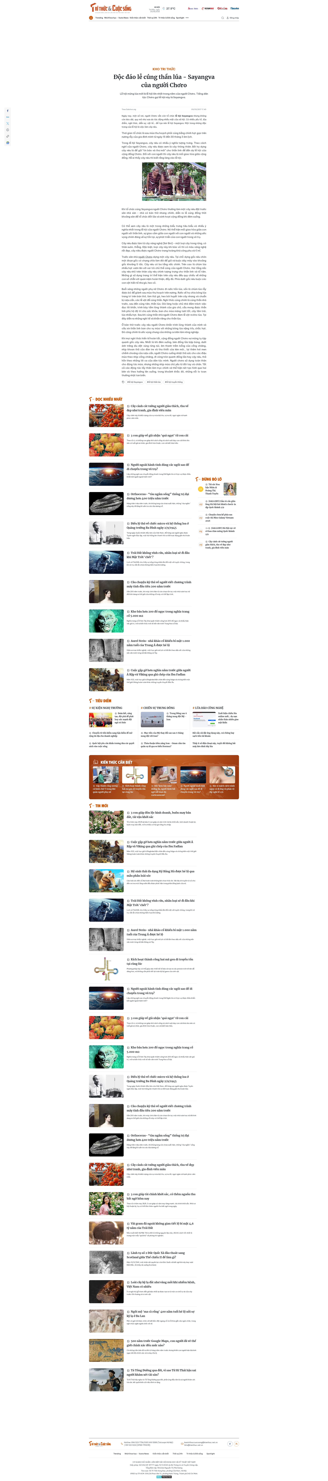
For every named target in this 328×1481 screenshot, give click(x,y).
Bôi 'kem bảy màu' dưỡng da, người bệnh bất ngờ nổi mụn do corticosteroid (163, 790)
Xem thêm (187, 18)
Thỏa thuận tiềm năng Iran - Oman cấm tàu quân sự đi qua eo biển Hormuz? (163, 745)
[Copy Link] (7, 136)
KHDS (193, 8)
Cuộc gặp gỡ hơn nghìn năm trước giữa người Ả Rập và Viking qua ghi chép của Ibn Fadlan (159, 672)
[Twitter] (7, 123)
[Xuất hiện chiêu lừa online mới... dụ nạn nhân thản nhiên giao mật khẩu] (204, 719)
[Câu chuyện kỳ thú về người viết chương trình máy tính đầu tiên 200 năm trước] (106, 591)
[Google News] (7, 143)
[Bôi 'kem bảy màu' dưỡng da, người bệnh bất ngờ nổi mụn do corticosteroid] (164, 774)
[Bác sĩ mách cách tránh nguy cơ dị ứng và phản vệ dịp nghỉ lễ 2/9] (222, 774)
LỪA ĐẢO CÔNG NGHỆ (208, 708)
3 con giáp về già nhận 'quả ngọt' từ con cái (159, 435)
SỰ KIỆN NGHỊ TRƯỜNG (106, 708)
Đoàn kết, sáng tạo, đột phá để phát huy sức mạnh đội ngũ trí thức (124, 718)
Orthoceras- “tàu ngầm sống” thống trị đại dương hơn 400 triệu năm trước (158, 496)
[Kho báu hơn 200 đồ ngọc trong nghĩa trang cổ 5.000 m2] (106, 621)
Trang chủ (91, 18)
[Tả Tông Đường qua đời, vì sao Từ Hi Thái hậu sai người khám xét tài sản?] (106, 1379)
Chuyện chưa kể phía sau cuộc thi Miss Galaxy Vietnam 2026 (219, 517)
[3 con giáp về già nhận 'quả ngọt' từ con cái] (106, 444)
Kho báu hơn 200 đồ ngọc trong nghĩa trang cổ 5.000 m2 (158, 614)
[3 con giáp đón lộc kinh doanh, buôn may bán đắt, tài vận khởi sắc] (106, 822)
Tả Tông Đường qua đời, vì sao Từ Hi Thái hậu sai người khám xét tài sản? (161, 1372)
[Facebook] (7, 111)
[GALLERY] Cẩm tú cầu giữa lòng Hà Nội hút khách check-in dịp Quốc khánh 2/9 (220, 504)
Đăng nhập (234, 18)
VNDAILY (207, 8)
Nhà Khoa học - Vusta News (116, 18)
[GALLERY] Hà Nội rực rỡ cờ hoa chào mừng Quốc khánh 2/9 (220, 531)
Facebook (230, 1443)
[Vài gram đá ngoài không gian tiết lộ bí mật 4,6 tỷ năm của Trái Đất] (106, 1233)
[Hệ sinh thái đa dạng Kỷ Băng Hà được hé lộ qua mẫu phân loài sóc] (106, 880)
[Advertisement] (164, 40)
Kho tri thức (164, 69)
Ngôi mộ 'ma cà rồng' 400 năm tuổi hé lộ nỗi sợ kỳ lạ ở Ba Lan (160, 1314)
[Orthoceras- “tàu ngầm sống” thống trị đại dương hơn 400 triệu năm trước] (106, 503)
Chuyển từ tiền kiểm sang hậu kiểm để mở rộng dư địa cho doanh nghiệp (110, 734)
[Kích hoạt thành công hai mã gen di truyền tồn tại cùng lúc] (135, 774)
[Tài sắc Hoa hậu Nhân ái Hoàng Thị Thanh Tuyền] (230, 489)
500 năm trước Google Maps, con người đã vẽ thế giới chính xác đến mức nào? (161, 1343)
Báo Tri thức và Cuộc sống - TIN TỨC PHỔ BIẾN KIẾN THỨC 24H (111, 8)
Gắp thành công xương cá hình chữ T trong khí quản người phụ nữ (105, 789)
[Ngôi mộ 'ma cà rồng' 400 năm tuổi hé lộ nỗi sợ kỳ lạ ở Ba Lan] (106, 1321)
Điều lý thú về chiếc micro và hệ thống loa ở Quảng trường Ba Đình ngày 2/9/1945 (158, 526)
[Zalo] (7, 117)
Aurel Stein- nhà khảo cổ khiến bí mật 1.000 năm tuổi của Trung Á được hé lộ (158, 643)
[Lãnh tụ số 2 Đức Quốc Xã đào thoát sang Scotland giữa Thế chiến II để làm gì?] (106, 1262)
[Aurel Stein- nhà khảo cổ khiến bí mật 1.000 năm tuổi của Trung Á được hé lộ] (106, 650)
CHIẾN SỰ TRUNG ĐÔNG (159, 708)
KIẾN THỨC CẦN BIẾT (116, 762)
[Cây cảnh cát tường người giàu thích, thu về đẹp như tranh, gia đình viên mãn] (106, 415)
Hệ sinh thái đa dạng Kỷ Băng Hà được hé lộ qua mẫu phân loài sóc (160, 873)
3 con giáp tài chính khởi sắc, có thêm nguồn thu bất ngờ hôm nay (161, 1196)
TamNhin (235, 8)
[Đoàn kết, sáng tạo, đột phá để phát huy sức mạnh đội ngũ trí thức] (100, 719)
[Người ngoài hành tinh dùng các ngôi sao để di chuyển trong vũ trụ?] (106, 474)
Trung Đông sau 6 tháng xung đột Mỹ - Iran (176, 716)
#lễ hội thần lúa (154, 382)
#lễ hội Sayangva (135, 382)
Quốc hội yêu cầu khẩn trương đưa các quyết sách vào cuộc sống (111, 745)
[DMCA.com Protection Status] (164, 1476)
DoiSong (222, 8)
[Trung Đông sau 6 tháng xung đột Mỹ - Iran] (152, 719)
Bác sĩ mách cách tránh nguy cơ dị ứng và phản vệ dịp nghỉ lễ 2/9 (222, 789)
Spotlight (180, 18)
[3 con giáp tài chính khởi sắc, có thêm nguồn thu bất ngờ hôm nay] (106, 1203)
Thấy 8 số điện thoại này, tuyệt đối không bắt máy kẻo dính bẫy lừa (214, 745)
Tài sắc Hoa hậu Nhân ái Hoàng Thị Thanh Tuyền (212, 489)
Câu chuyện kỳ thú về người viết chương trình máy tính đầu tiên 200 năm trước (159, 584)
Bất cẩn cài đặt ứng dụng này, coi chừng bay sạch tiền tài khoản (213, 734)
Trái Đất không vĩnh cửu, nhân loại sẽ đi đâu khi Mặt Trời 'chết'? (158, 555)
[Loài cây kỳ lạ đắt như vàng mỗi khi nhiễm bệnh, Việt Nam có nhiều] (106, 1291)
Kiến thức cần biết (138, 18)
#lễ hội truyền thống (174, 382)
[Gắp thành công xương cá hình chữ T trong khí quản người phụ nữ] (106, 774)
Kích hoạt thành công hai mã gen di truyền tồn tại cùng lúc (134, 789)
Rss (236, 1443)
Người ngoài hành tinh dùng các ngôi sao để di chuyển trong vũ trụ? (158, 467)
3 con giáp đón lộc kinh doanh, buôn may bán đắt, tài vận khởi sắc (159, 815)
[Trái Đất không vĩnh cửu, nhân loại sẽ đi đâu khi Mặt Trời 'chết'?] (106, 562)
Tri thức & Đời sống (166, 18)
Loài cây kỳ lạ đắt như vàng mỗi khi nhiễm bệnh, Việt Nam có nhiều (161, 1284)
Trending (99, 18)
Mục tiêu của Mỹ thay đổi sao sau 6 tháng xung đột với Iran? (162, 734)
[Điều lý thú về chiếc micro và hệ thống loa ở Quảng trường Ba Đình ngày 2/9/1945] (106, 532)
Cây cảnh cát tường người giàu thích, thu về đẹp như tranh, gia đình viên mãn (157, 408)
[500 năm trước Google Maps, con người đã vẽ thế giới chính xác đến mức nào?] (106, 1350)
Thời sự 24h (152, 18)
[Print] (7, 130)
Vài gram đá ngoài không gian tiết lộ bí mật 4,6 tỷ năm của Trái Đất (160, 1226)
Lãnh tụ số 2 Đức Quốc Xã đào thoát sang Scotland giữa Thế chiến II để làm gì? (156, 1255)
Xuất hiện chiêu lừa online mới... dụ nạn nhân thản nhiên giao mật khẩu (228, 718)
